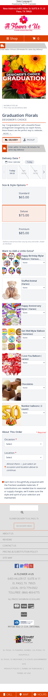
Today (29, 162)
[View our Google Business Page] (21, 567)
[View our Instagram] (26, 567)
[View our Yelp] (31, 567)
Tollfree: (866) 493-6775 (24, 592)
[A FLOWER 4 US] (24, 31)
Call (8, 694)
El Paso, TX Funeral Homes (17, 650)
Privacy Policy (12, 668)
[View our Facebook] (17, 567)
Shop (14, 38)
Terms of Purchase (32, 668)
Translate (32, 4)
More (6, 133)
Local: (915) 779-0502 (24, 588)
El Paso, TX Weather (11, 659)
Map (25, 694)
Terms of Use (24, 673)
